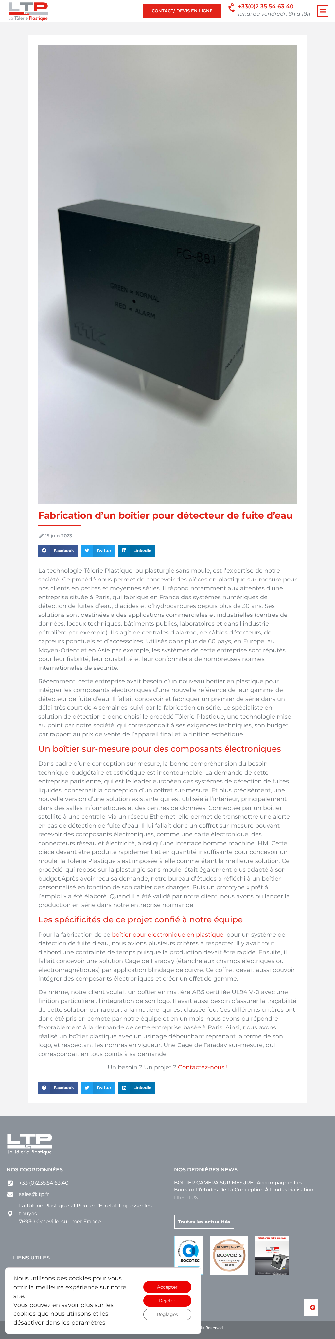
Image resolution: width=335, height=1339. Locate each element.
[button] (323, 11)
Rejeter (167, 1301)
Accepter (167, 1287)
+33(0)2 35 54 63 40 (265, 6)
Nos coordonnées (35, 1170)
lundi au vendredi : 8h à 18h (274, 13)
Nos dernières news (206, 1170)
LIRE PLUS (186, 1197)
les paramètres (83, 1322)
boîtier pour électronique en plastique (167, 934)
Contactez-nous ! (203, 1067)
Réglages (167, 1314)
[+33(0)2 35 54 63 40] (232, 7)
